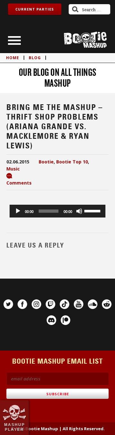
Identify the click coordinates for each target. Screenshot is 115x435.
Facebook (22, 304)
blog (35, 57)
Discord (51, 320)
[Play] (18, 211)
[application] (57, 211)
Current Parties (34, 9)
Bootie (46, 162)
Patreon (65, 320)
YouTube (78, 304)
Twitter (8, 304)
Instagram (36, 304)
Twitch (50, 304)
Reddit (106, 304)
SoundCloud (92, 304)
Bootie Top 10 (72, 162)
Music (13, 169)
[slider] (93, 210)
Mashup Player (14, 427)
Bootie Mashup (85, 39)
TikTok (64, 304)
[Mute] (79, 211)
